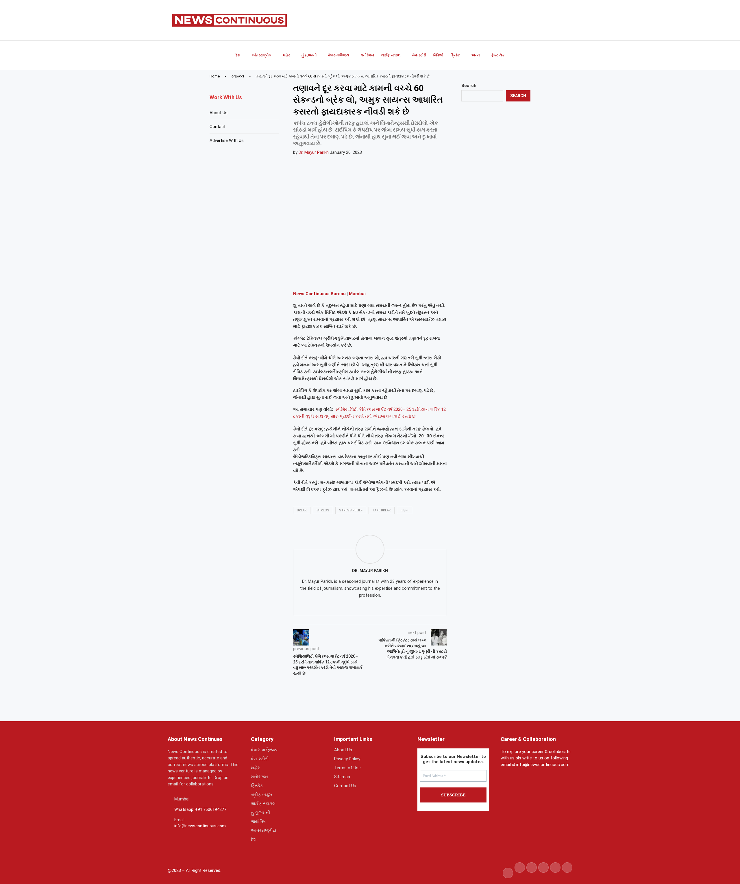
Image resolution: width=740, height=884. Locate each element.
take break (381, 510)
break (302, 510)
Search (468, 85)
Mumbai (357, 293)
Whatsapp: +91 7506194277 (200, 809)
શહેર (286, 55)
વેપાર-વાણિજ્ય (338, 55)
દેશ (238, 55)
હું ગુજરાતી (309, 55)
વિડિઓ (438, 55)
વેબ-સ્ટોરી (419, 55)
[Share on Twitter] (330, 278)
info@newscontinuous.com (200, 826)
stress (323, 510)
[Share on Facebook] (316, 278)
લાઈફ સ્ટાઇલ (391, 55)
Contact (217, 126)
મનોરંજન (367, 55)
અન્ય (475, 55)
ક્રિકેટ (455, 55)
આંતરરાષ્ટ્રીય (261, 55)
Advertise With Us (227, 140)
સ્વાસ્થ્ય (237, 76)
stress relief (350, 510)
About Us (218, 112)
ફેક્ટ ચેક (497, 55)
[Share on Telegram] (357, 278)
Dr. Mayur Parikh (314, 152)
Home (215, 76)
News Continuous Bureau (319, 293)
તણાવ (404, 510)
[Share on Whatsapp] (343, 278)
